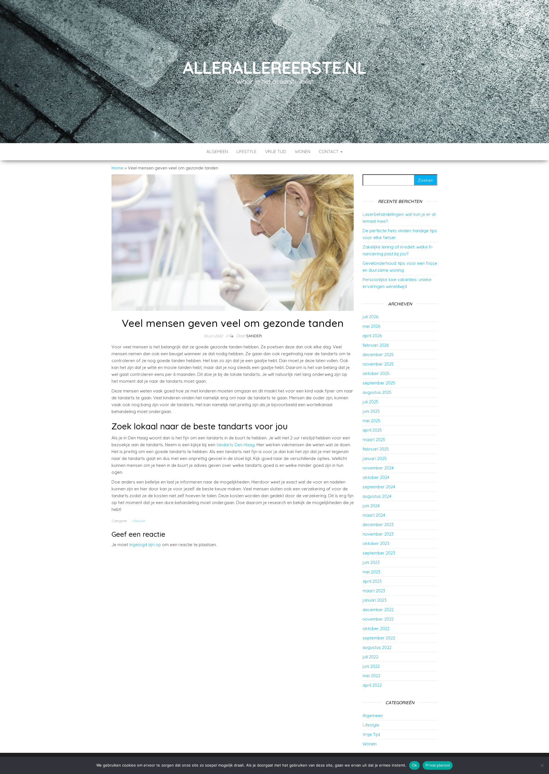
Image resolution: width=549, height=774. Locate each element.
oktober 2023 (376, 543)
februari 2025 (376, 449)
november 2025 (378, 364)
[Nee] (542, 765)
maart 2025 (374, 439)
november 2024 (378, 468)
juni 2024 (371, 505)
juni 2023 (371, 562)
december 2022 (378, 609)
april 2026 (372, 335)
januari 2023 (375, 600)
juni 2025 (371, 411)
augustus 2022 (377, 647)
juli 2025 (370, 401)
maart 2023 (374, 590)
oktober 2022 (376, 628)
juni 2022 (371, 666)
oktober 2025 (376, 373)
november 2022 (378, 619)
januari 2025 (375, 458)
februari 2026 (376, 345)
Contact (329, 151)
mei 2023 (371, 571)
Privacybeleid (437, 765)
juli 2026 (370, 316)
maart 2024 (374, 515)
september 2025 (379, 383)
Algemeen (217, 151)
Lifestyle (246, 151)
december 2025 (378, 354)
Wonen (302, 151)
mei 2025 (371, 420)
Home (118, 168)
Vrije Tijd (275, 151)
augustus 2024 (377, 496)
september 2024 (379, 486)
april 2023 (372, 581)
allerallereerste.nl (274, 67)
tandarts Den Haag (235, 444)
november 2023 (378, 534)
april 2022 (372, 685)
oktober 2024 (376, 477)
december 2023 (378, 524)
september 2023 (379, 553)
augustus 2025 (377, 392)
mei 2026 (371, 326)
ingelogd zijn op (145, 544)
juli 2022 (370, 657)
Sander (254, 335)
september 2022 (379, 638)
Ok (414, 765)
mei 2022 (371, 675)
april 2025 (372, 430)
